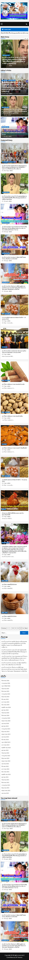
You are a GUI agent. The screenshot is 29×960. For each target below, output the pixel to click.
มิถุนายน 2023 (5, 731)
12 (18, 628)
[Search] (26, 24)
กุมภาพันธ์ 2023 (6, 742)
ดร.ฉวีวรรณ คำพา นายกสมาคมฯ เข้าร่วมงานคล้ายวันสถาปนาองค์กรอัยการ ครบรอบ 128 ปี (14, 351)
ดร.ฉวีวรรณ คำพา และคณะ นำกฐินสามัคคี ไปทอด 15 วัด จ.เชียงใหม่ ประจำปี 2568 (14, 258)
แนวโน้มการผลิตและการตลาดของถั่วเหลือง (12, 416)
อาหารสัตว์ (7, 313)
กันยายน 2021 (5, 779)
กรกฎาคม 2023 (6, 729)
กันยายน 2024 (5, 712)
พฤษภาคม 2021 (6, 790)
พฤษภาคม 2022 (6, 761)
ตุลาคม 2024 (5, 710)
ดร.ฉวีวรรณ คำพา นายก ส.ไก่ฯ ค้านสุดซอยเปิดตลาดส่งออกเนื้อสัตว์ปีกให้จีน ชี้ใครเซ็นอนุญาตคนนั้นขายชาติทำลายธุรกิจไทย (14, 60)
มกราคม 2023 (5, 745)
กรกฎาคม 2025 (6, 694)
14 (23, 628)
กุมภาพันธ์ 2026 (6, 686)
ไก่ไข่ (6, 612)
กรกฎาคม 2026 (6, 683)
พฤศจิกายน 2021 (6, 774)
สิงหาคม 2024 (5, 715)
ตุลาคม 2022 (5, 750)
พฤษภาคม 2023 (6, 734)
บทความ (4, 509)
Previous (4, 628)
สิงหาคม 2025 (5, 691)
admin (10, 65)
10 (13, 628)
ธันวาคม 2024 (5, 704)
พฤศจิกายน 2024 (6, 707)
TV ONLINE (4, 80)
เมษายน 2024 (5, 723)
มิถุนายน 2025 (5, 696)
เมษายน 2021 (5, 793)
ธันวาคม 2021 (5, 771)
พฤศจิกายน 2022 (6, 747)
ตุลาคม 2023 (5, 726)
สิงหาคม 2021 (5, 782)
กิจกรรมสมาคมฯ (6, 55)
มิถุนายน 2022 (5, 758)
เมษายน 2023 (5, 737)
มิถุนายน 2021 (5, 788)
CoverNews (10, 957)
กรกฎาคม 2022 (6, 755)
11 (15, 628)
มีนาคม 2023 (5, 739)
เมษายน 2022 (5, 763)
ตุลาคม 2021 (5, 777)
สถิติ (3, 313)
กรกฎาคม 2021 (6, 785)
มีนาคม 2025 (5, 699)
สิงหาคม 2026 (5, 680)
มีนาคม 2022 (5, 766)
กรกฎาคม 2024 (6, 718)
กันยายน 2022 (5, 753)
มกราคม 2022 (5, 769)
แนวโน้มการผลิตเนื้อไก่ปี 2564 (9, 584)
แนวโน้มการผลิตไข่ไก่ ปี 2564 (9, 616)
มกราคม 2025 (5, 702)
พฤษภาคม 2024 (6, 720)
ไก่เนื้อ (6, 580)
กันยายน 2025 (5, 688)
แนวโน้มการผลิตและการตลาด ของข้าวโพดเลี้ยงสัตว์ (14, 448)
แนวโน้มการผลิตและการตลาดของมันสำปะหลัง (13, 384)
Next (26, 628)
